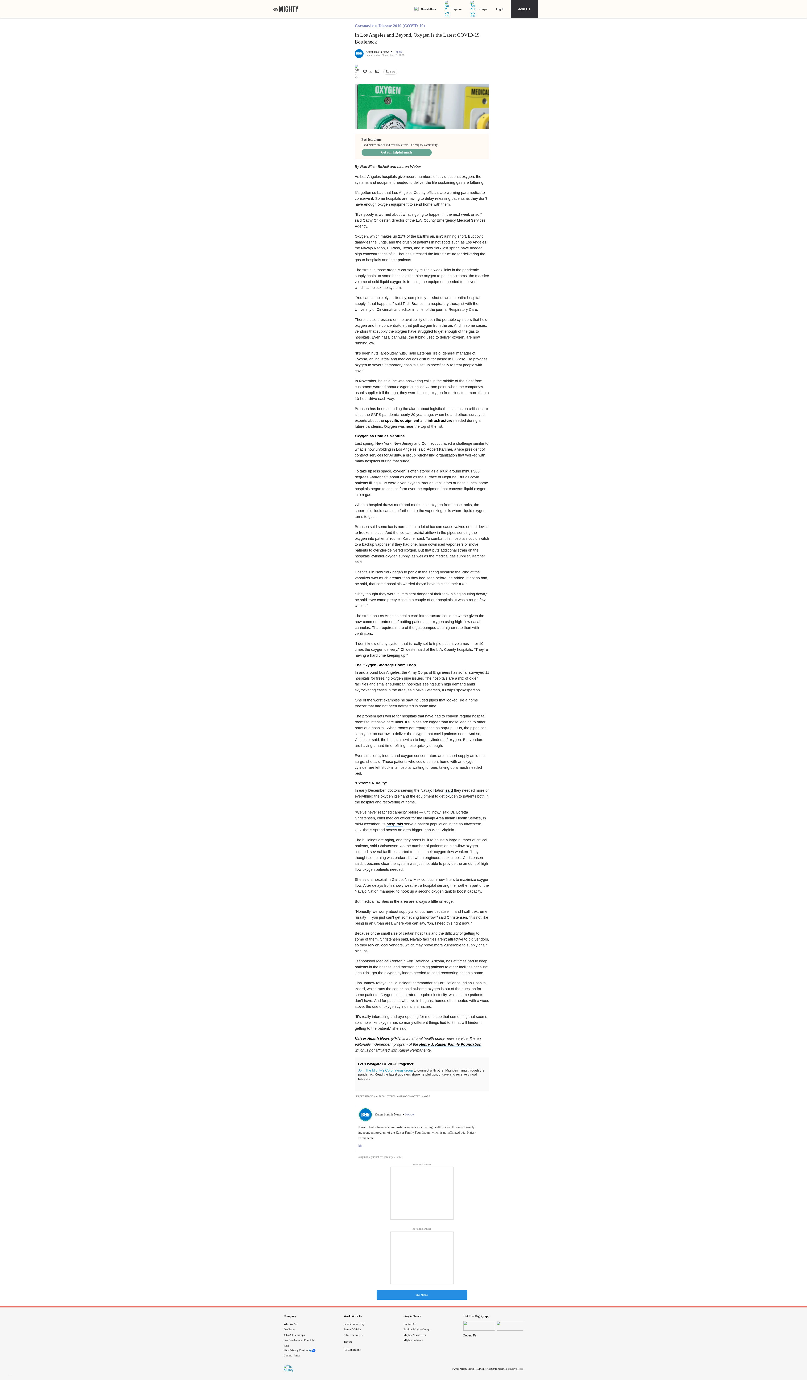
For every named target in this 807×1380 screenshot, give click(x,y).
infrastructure (440, 420)
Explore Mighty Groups (417, 1329)
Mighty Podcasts (413, 1340)
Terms (520, 1368)
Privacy (512, 1368)
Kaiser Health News (378, 51)
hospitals (394, 824)
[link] (285, 9)
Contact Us (410, 1324)
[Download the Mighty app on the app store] (479, 1326)
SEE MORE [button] (422, 1294)
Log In (500, 9)
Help (286, 1345)
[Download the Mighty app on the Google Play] (512, 1326)
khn (360, 1145)
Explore (457, 9)
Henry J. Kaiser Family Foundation (450, 1044)
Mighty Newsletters (415, 1334)
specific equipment (402, 420)
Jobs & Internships (294, 1334)
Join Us (524, 9)
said (449, 790)
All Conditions (352, 1349)
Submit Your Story (354, 1324)
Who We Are (291, 1324)
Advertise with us (353, 1334)
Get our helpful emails (396, 152)
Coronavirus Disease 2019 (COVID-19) (390, 25)
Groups (482, 9)
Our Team (289, 1329)
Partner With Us (352, 1329)
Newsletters (428, 9)
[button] (398, 52)
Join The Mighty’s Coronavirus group (385, 1070)
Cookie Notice (292, 1355)
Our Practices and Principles (299, 1340)
